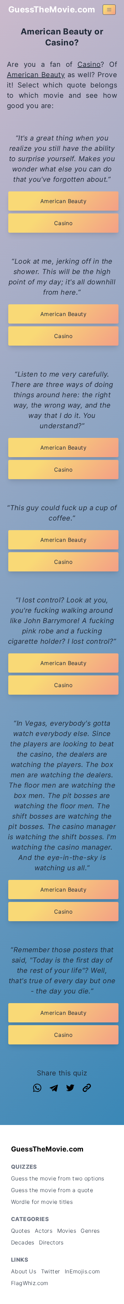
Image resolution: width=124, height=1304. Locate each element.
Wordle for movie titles (42, 1201)
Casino (89, 64)
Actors (43, 1230)
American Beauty (36, 75)
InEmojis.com (82, 1271)
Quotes (20, 1230)
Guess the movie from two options (57, 1178)
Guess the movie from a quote (52, 1190)
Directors (51, 1242)
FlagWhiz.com (30, 1283)
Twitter (50, 1271)
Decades (22, 1242)
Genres (90, 1230)
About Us (23, 1271)
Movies (66, 1230)
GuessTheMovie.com (51, 9)
